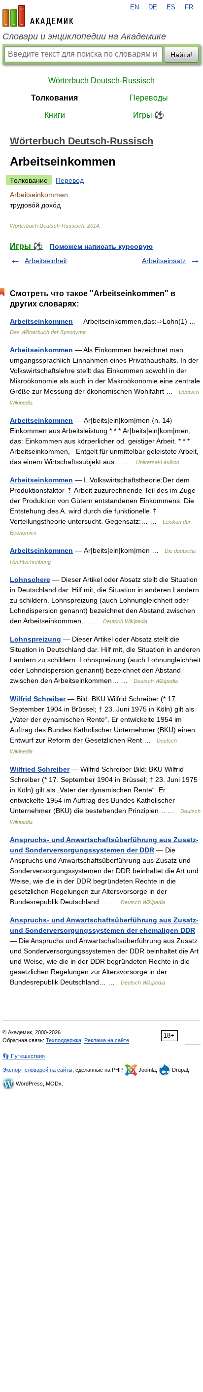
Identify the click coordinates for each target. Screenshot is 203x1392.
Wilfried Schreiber (39, 769)
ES (171, 7)
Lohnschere (30, 579)
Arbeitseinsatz (164, 261)
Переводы (149, 98)
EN (134, 7)
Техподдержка (63, 1040)
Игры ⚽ (148, 115)
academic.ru (37, 16)
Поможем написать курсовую (101, 246)
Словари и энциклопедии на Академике (84, 36)
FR (189, 7)
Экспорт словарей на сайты (37, 1070)
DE (152, 7)
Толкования (54, 98)
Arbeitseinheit (46, 261)
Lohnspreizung (35, 639)
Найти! (181, 55)
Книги (54, 115)
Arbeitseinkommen (41, 321)
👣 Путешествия (23, 1056)
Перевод (70, 180)
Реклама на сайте (106, 1040)
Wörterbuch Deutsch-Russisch (101, 80)
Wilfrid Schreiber (38, 699)
